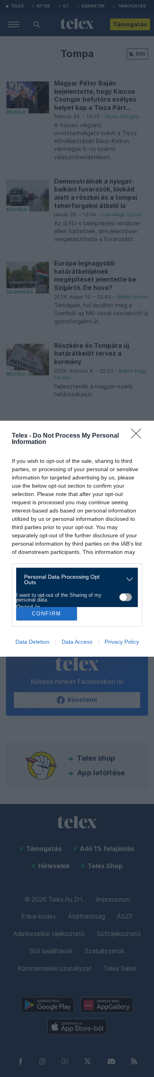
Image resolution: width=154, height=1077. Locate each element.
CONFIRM (46, 613)
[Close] (138, 436)
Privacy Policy (122, 642)
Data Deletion (32, 642)
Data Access (77, 642)
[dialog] (77, 539)
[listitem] (74, 579)
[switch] (125, 597)
